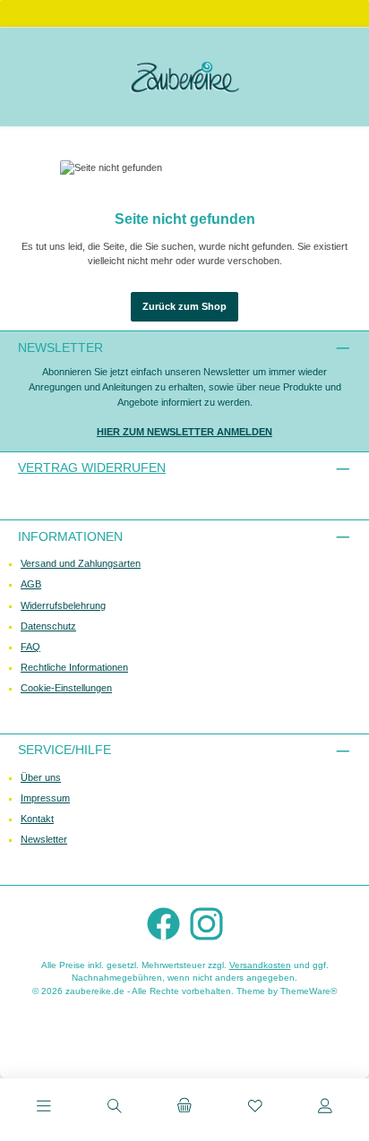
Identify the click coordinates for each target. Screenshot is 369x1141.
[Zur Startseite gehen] (184, 77)
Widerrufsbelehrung (63, 605)
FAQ (30, 646)
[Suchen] (114, 1107)
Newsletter (44, 839)
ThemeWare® (308, 991)
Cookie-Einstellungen (66, 687)
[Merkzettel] (254, 1107)
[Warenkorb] (184, 1108)
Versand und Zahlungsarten (81, 563)
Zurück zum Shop (184, 306)
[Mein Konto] (325, 1107)
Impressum (45, 798)
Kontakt (37, 818)
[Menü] (43, 1107)
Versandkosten (260, 965)
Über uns (41, 777)
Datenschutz (48, 626)
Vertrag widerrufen (92, 467)
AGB (31, 584)
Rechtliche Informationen (74, 667)
